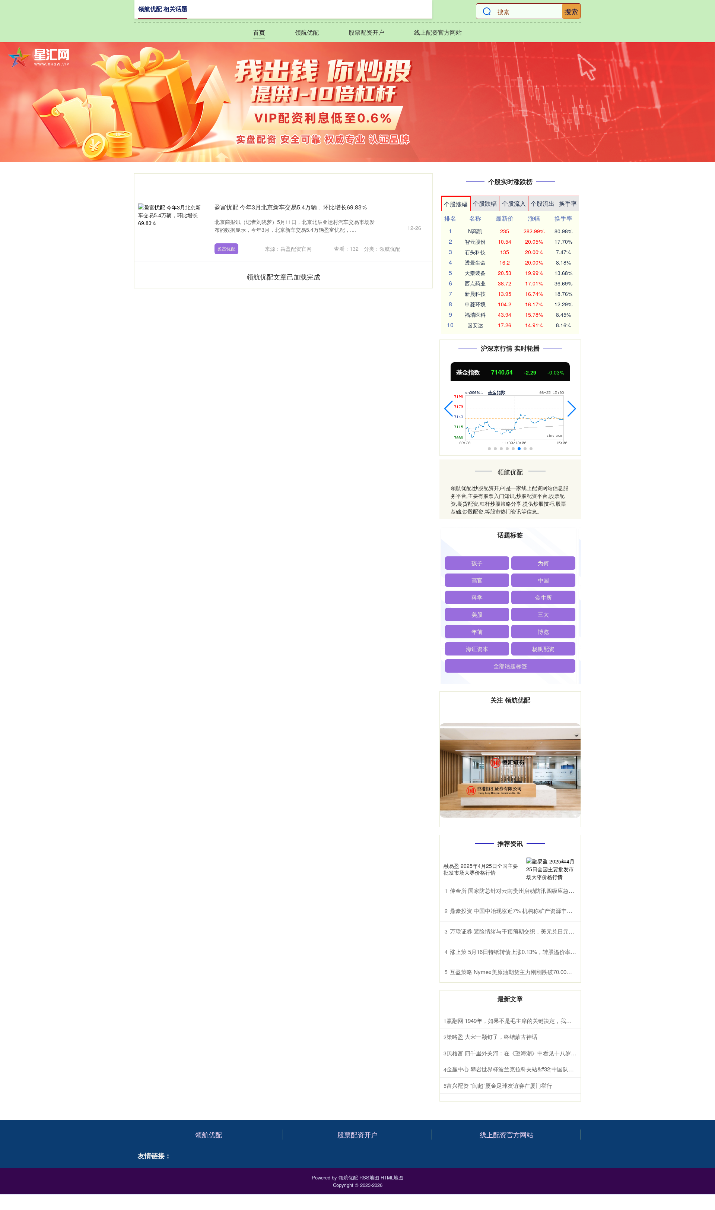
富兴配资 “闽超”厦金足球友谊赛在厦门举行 (499, 1085)
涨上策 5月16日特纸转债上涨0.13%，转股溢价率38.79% (519, 951)
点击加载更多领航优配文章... (284, 276)
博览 (543, 631)
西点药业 (475, 283)
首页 (259, 32)
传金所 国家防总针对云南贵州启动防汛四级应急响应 (515, 890)
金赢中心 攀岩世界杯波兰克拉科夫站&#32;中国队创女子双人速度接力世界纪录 (544, 1069)
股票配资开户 (366, 32)
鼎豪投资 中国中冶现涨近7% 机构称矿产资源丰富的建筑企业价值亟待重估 (542, 910)
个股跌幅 (485, 203)
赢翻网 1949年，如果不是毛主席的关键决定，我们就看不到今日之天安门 (537, 1020)
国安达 (475, 325)
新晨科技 (475, 293)
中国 (543, 580)
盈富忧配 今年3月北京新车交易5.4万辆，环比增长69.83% (290, 207)
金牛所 (543, 597)
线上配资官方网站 (438, 32)
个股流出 (542, 203)
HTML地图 (392, 1177)
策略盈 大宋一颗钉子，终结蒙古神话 (492, 1036)
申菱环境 (475, 304)
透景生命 (475, 262)
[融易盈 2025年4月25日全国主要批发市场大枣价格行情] (551, 869)
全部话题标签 (510, 666)
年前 (477, 631)
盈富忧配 (226, 248)
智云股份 (475, 241)
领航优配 (307, 32)
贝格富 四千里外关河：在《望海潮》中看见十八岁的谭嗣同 (520, 1053)
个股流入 (514, 203)
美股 (477, 614)
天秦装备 (475, 273)
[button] (449, 409)
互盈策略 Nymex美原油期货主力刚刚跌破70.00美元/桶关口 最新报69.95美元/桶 (548, 972)
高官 (477, 580)
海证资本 (477, 649)
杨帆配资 (543, 649)
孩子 (477, 563)
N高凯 (475, 231)
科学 (477, 597)
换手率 (568, 203)
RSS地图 (369, 1177)
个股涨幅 (456, 204)
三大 (543, 614)
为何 (543, 563)
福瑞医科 (475, 314)
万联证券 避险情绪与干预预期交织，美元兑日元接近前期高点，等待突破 (540, 931)
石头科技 (475, 252)
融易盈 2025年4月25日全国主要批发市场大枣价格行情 (481, 869)
